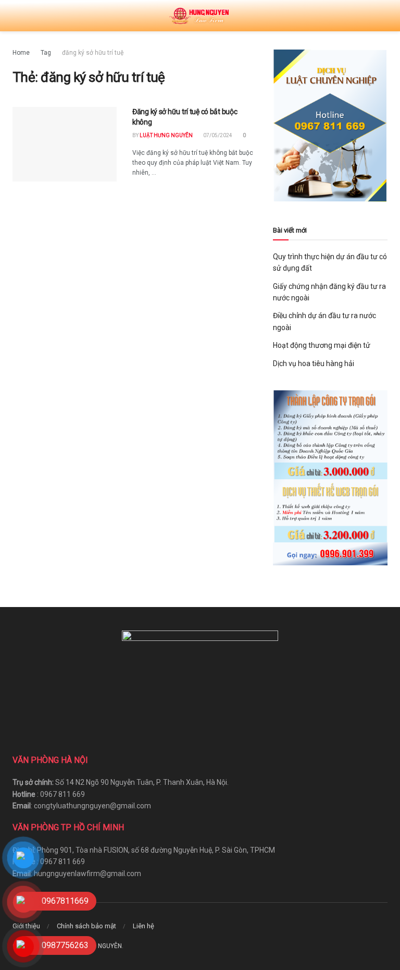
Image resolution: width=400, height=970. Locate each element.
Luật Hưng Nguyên (166, 135)
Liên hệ (143, 926)
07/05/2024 (217, 135)
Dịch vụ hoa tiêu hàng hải (313, 363)
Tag (46, 52)
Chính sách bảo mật (86, 926)
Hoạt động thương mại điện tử (321, 345)
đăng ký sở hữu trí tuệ (92, 52)
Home (21, 52)
